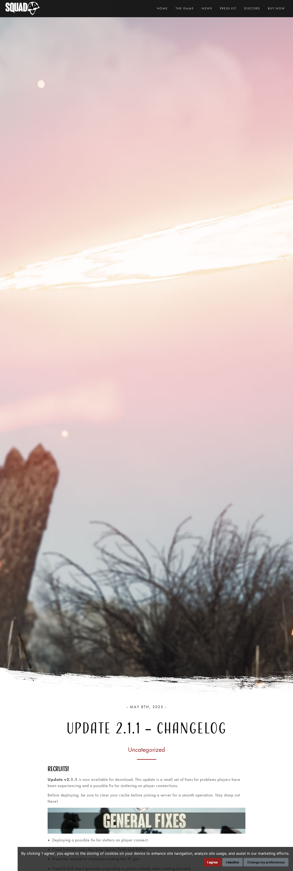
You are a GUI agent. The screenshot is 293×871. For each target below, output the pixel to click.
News (207, 8)
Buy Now (276, 8)
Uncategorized (146, 750)
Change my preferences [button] (266, 862)
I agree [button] (212, 862)
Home (162, 8)
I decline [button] (232, 862)
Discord (252, 8)
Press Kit (228, 8)
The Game (185, 8)
